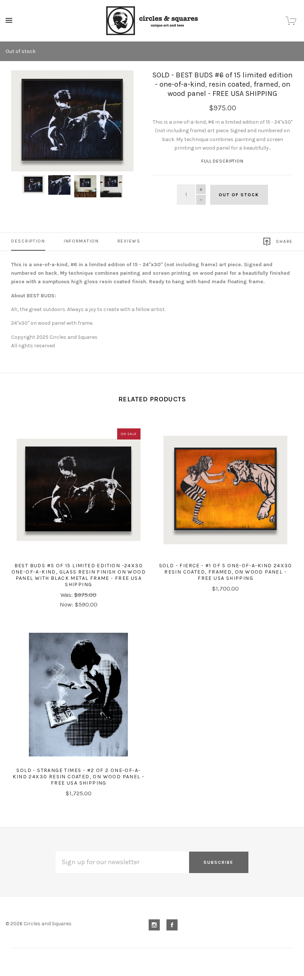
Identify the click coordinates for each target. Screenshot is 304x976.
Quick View (78, 495)
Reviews (129, 241)
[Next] (120, 84)
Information (81, 241)
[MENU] (10, 20)
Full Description (222, 161)
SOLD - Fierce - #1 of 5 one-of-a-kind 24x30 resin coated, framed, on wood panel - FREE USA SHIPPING (225, 571)
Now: (67, 604)
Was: (67, 594)
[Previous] (25, 84)
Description (28, 241)
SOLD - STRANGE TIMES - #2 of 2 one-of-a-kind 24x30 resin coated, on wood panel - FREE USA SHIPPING (78, 776)
